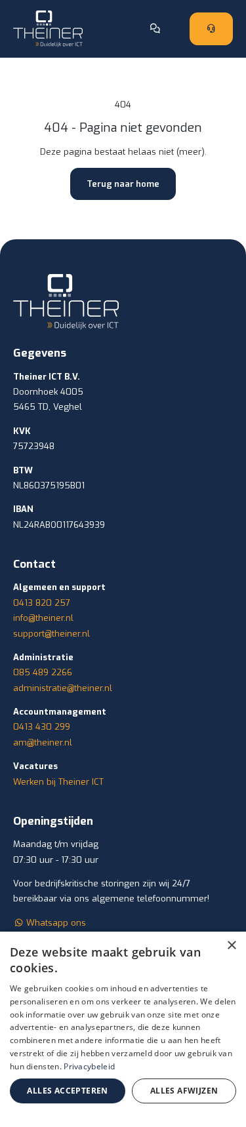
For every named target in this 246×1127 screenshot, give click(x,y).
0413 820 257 (41, 602)
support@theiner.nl (51, 633)
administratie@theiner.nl (62, 688)
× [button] (231, 946)
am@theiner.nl (42, 742)
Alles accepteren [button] (67, 1090)
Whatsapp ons (55, 922)
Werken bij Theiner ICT (58, 781)
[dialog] (123, 1029)
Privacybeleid (89, 1066)
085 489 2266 (42, 672)
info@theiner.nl (43, 617)
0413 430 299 (41, 726)
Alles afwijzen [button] (184, 1090)
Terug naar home (123, 183)
